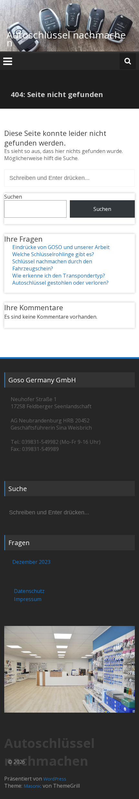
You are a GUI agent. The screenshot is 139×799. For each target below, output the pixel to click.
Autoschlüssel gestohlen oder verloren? (60, 282)
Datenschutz (29, 591)
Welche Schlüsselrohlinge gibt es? (53, 254)
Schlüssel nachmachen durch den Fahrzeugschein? (52, 265)
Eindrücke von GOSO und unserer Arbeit (61, 247)
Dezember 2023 (31, 561)
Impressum (27, 599)
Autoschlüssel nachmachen (66, 38)
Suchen (13, 196)
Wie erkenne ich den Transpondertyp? (58, 275)
